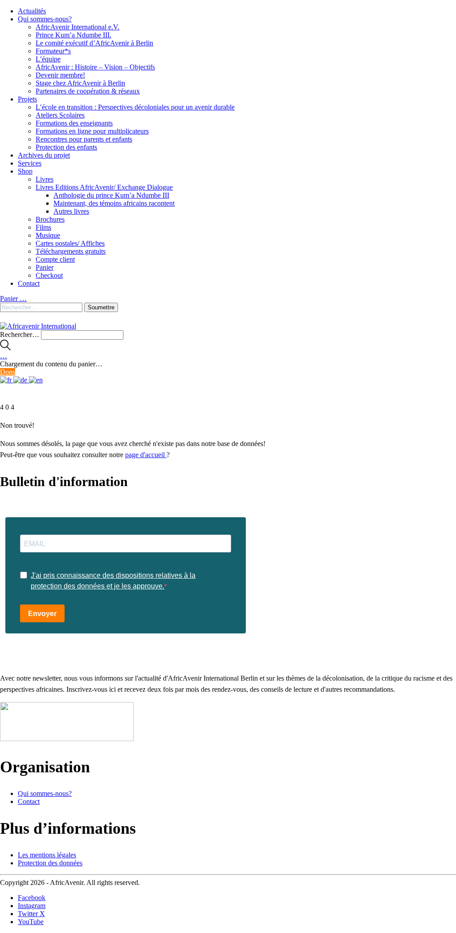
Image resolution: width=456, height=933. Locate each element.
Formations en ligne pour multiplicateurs (92, 131)
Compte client (55, 259)
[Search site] (5, 348)
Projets (27, 99)
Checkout (49, 275)
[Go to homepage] (38, 326)
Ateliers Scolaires (60, 115)
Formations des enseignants (74, 123)
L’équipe (48, 59)
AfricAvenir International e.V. (77, 27)
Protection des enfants (66, 147)
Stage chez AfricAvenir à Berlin (80, 83)
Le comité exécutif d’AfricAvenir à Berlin (94, 43)
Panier (44, 267)
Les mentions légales (47, 855)
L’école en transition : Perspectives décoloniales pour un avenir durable (135, 107)
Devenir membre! (60, 75)
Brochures (50, 219)
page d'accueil (146, 454)
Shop (25, 171)
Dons (7, 372)
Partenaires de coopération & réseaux (88, 91)
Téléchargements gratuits (71, 251)
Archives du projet (44, 155)
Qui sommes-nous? (45, 19)
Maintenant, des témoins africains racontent (114, 203)
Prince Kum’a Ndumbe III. (73, 35)
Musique (48, 235)
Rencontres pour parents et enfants (84, 139)
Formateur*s (53, 51)
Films (43, 227)
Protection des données (50, 863)
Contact (29, 283)
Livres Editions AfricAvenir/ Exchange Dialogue (104, 187)
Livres (44, 179)
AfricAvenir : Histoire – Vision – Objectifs (95, 67)
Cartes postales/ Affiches (70, 243)
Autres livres (71, 211)
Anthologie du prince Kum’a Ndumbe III (111, 195)
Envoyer (42, 613)
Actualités (32, 11)
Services (29, 163)
